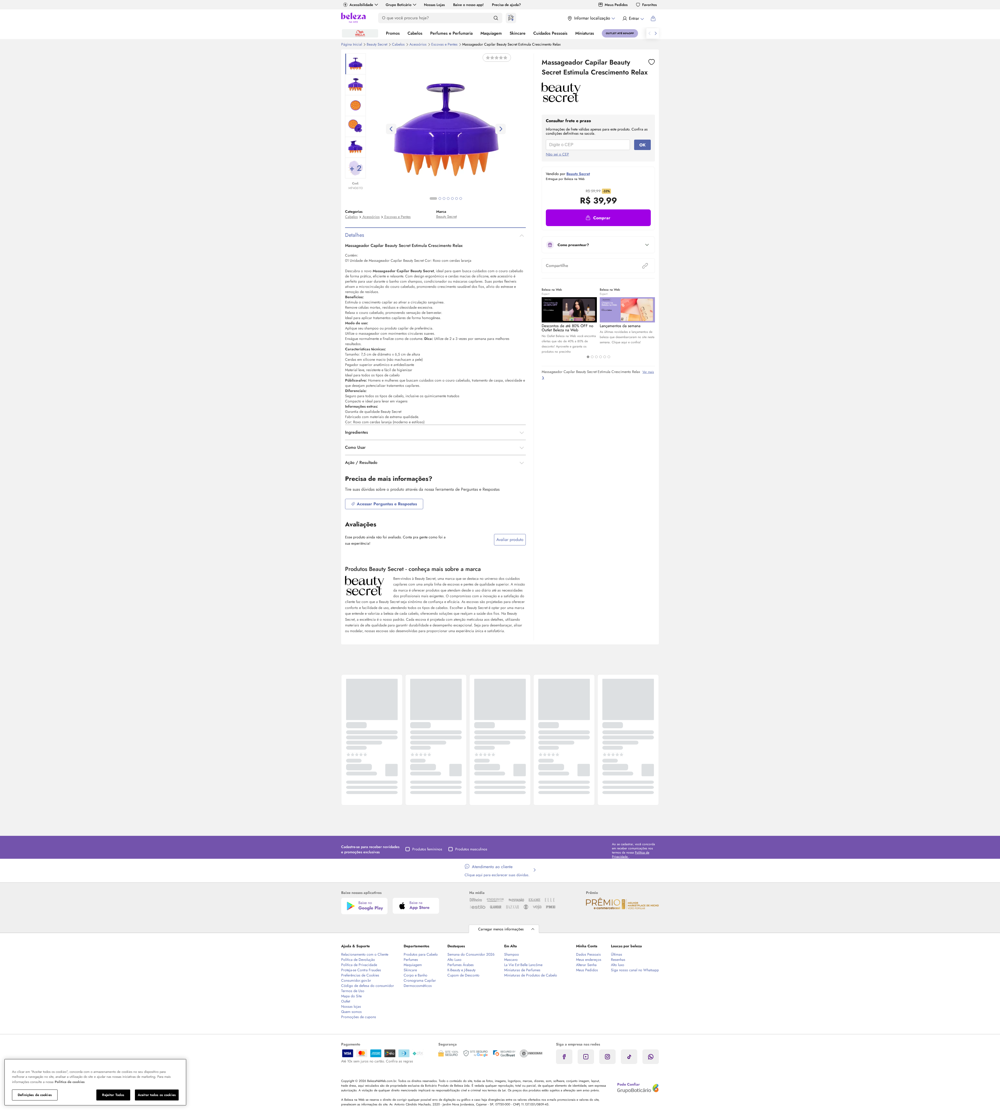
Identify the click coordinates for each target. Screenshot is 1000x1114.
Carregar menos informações (501, 929)
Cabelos (415, 33)
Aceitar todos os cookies (157, 1094)
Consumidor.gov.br (356, 980)
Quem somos (351, 1011)
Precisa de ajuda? (506, 4)
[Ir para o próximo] (656, 33)
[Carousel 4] (600, 357)
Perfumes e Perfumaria (451, 33)
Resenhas (618, 959)
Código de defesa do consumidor (367, 985)
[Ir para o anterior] (649, 33)
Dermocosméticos (418, 985)
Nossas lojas (351, 1006)
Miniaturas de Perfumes (522, 970)
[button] (598, 217)
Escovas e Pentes (445, 44)
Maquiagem (491, 33)
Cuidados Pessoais (550, 33)
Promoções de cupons (358, 1016)
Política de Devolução (358, 959)
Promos (393, 33)
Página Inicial (352, 44)
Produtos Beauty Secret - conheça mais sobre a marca (413, 569)
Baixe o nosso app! (468, 4)
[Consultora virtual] (511, 18)
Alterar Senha (586, 964)
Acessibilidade (361, 4)
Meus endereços (588, 959)
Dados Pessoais (588, 954)
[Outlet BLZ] (620, 33)
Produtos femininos (427, 849)
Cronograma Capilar (420, 980)
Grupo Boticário (398, 4)
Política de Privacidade (359, 964)
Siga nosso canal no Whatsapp (635, 970)
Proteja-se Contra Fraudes (361, 970)
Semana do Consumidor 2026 (471, 954)
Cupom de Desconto (463, 975)
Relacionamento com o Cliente (364, 954)
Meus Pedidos (616, 4)
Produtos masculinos (471, 849)
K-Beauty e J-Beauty (461, 970)
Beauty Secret (377, 44)
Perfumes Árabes (460, 964)
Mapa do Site (351, 996)
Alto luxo (617, 964)
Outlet (345, 1001)
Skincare (518, 33)
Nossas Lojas (434, 4)
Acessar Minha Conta (632, 18)
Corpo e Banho (415, 975)
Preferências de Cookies (360, 975)
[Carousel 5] (604, 357)
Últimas (616, 954)
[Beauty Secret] (561, 100)
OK (642, 145)
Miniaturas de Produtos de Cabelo (530, 975)
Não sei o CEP (557, 154)
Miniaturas (584, 33)
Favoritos (649, 4)
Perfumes (411, 959)
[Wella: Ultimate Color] (360, 33)
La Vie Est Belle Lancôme (523, 964)
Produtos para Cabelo (421, 954)
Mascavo (511, 959)
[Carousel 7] (460, 198)
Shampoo (511, 954)
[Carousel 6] (609, 357)
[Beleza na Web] (353, 18)
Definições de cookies (35, 1094)
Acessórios (418, 44)
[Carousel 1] (588, 357)
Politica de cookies (70, 1081)
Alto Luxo (454, 959)
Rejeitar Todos (113, 1094)
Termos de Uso (352, 990)
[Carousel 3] (596, 357)
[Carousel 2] (592, 357)
